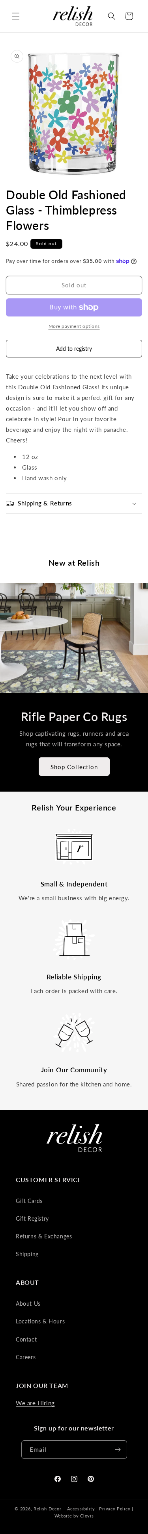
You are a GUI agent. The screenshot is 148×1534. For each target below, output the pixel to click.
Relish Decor (47, 1508)
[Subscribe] (118, 1449)
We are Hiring (35, 1402)
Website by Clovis (74, 1515)
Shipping (27, 1254)
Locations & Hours (40, 1321)
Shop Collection (74, 766)
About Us (28, 1303)
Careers (26, 1357)
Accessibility (81, 1508)
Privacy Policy (114, 1508)
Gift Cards (29, 1200)
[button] (15, 16)
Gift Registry (32, 1218)
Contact (26, 1339)
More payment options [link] (74, 326)
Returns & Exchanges (44, 1236)
